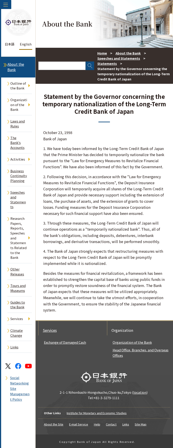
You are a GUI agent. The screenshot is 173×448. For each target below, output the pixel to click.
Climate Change (16, 333)
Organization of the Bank (18, 104)
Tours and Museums (18, 288)
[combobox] (62, 65)
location (139, 392)
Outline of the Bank (18, 86)
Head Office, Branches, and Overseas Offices (140, 353)
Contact (111, 424)
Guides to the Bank (17, 304)
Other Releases (17, 271)
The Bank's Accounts (17, 142)
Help (97, 424)
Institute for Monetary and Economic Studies (97, 413)
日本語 (9, 44)
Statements (107, 63)
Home (102, 53)
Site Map (140, 424)
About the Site (53, 424)
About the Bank (15, 67)
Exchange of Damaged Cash (65, 342)
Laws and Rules (17, 123)
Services (16, 318)
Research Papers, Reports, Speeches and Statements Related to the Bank (18, 238)
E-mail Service (78, 424)
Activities (17, 159)
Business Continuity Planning (18, 175)
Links (14, 347)
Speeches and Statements (18, 199)
